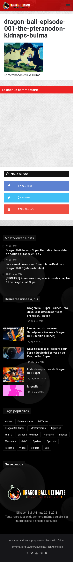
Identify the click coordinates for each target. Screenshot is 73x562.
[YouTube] (36, 553)
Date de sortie (25, 421)
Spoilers (37, 441)
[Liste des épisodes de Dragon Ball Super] (13, 374)
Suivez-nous (14, 464)
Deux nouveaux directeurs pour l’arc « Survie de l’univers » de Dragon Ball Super (47, 352)
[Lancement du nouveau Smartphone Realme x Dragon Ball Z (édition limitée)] (13, 334)
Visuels (35, 448)
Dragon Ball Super (14, 428)
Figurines (56, 428)
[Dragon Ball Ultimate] (16, 5)
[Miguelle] (13, 390)
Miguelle (32, 386)
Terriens (9, 448)
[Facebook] (27, 553)
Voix (47, 448)
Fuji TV (8, 434)
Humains (49, 434)
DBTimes (43, 421)
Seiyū (24, 441)
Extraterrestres (38, 428)
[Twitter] (32, 553)
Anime (8, 421)
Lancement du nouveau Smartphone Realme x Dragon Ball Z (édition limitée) (46, 332)
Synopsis (51, 441)
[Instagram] (41, 553)
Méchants (10, 441)
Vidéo (22, 448)
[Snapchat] (46, 553)
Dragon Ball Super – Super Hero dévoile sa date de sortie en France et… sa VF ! (47, 311)
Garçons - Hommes (28, 434)
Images (63, 434)
